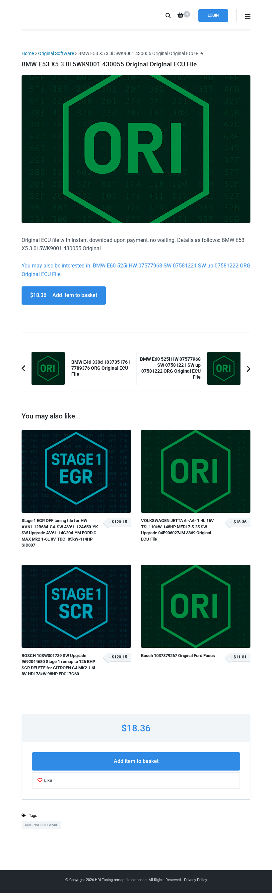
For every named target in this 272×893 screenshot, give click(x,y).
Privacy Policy (195, 880)
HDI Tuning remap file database (121, 880)
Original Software (56, 53)
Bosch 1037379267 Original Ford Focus (178, 655)
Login (213, 15)
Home (28, 53)
